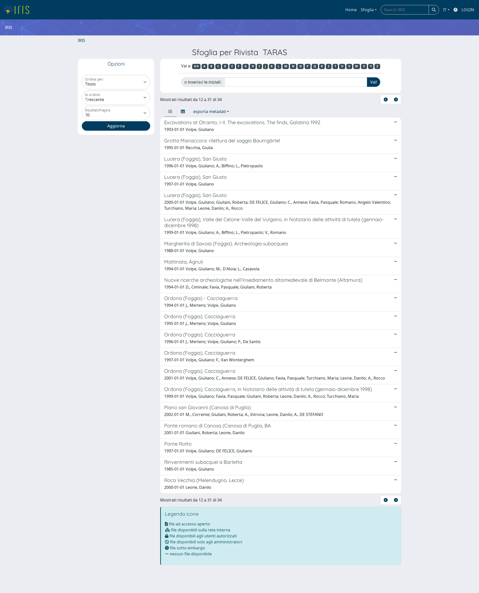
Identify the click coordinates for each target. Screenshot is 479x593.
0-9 (196, 66)
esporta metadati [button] (209, 111)
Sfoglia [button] (367, 9)
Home (351, 9)
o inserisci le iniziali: (202, 82)
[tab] (170, 111)
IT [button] (445, 9)
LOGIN (468, 9)
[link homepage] (18, 9)
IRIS (81, 40)
